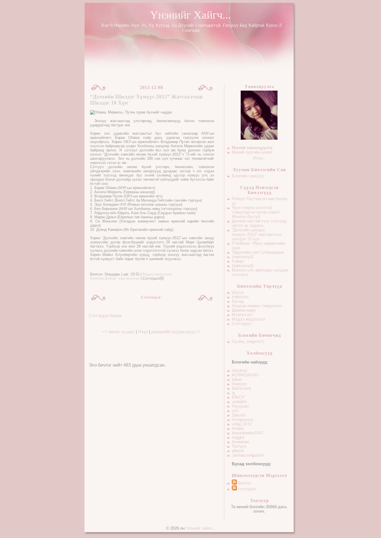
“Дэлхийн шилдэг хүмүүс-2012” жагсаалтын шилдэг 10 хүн (256, 234)
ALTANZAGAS (245, 375)
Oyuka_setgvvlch (248, 341)
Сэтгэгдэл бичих (105, 315)
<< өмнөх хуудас (119, 331)
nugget (238, 437)
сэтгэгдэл (246, 489)
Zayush (238, 415)
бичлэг (244, 483)
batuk (237, 379)
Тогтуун (239, 446)
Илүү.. (259, 158)
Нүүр (143, 331)
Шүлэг (238, 292)
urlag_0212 (242, 424)
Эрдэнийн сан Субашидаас (258, 252)
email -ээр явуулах (123, 278)
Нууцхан (240, 406)
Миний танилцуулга (252, 148)
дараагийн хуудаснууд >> (176, 331)
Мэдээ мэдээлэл (248, 319)
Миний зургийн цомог (252, 152)
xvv (235, 410)
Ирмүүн (239, 384)
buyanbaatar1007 (247, 433)
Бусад (238, 301)
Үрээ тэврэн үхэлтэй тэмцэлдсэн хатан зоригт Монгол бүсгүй (256, 212)
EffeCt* (238, 397)
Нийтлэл (240, 297)
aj (233, 393)
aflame (238, 451)
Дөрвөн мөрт (244, 310)
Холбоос (97, 278)
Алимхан (240, 442)
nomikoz (239, 370)
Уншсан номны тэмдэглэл (257, 306)
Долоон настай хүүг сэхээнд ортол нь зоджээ (259, 223)
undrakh (239, 401)
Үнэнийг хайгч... (190, 15)
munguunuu (242, 419)
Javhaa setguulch (248, 455)
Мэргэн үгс (242, 314)
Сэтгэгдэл (241, 323)
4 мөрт (238, 261)
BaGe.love (241, 388)
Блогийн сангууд (248, 176)
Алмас (238, 428)
